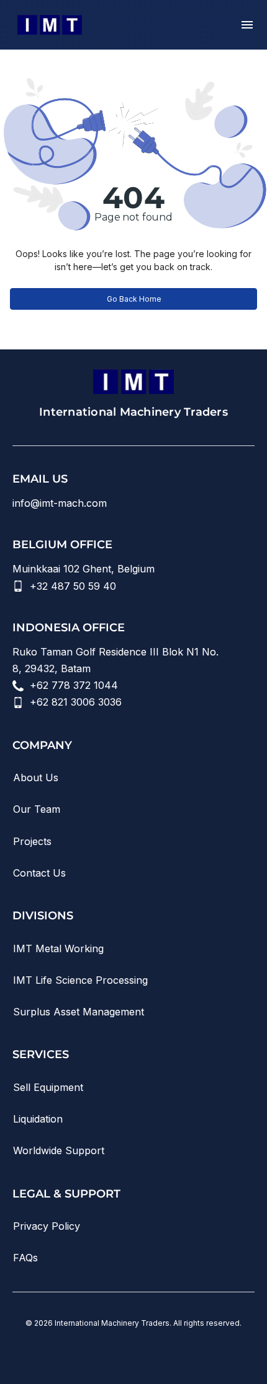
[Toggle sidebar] (247, 25)
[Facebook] (168, 1351)
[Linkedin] (64, 1351)
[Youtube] (98, 1351)
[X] (203, 1351)
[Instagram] (133, 1351)
